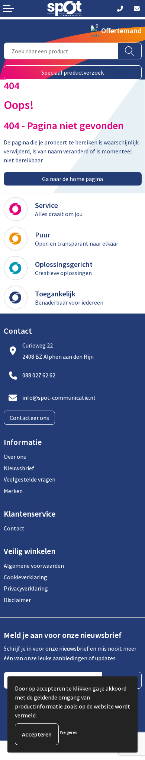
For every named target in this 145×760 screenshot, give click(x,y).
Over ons (15, 456)
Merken (13, 491)
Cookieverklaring (25, 577)
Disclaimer (17, 600)
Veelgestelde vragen (29, 479)
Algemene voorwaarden (34, 565)
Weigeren (68, 732)
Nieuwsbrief (19, 468)
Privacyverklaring (26, 588)
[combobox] (61, 51)
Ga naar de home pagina (72, 179)
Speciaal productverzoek (72, 72)
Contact (14, 528)
